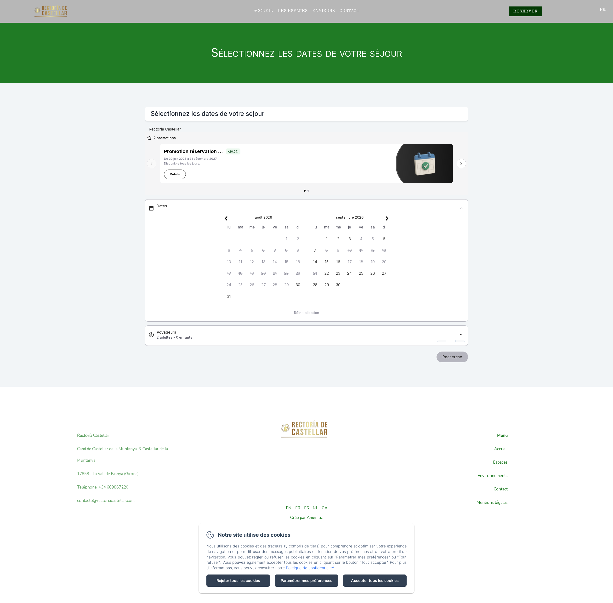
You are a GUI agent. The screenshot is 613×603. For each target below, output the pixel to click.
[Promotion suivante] (461, 163)
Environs (323, 11)
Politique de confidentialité (310, 567)
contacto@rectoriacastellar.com (106, 500)
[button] (286, 239)
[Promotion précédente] (151, 163)
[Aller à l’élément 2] (308, 191)
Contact (501, 489)
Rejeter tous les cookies (238, 580)
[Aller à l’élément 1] (305, 191)
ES (306, 508)
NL (315, 508)
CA (324, 508)
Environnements (492, 475)
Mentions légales (492, 502)
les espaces (292, 11)
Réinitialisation (306, 313)
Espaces (500, 462)
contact (349, 11)
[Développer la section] (461, 335)
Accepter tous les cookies (375, 580)
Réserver (525, 11)
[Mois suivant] (387, 218)
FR (297, 508)
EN (288, 508)
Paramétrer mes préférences (306, 580)
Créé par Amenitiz (306, 517)
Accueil (263, 11)
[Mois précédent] (226, 218)
